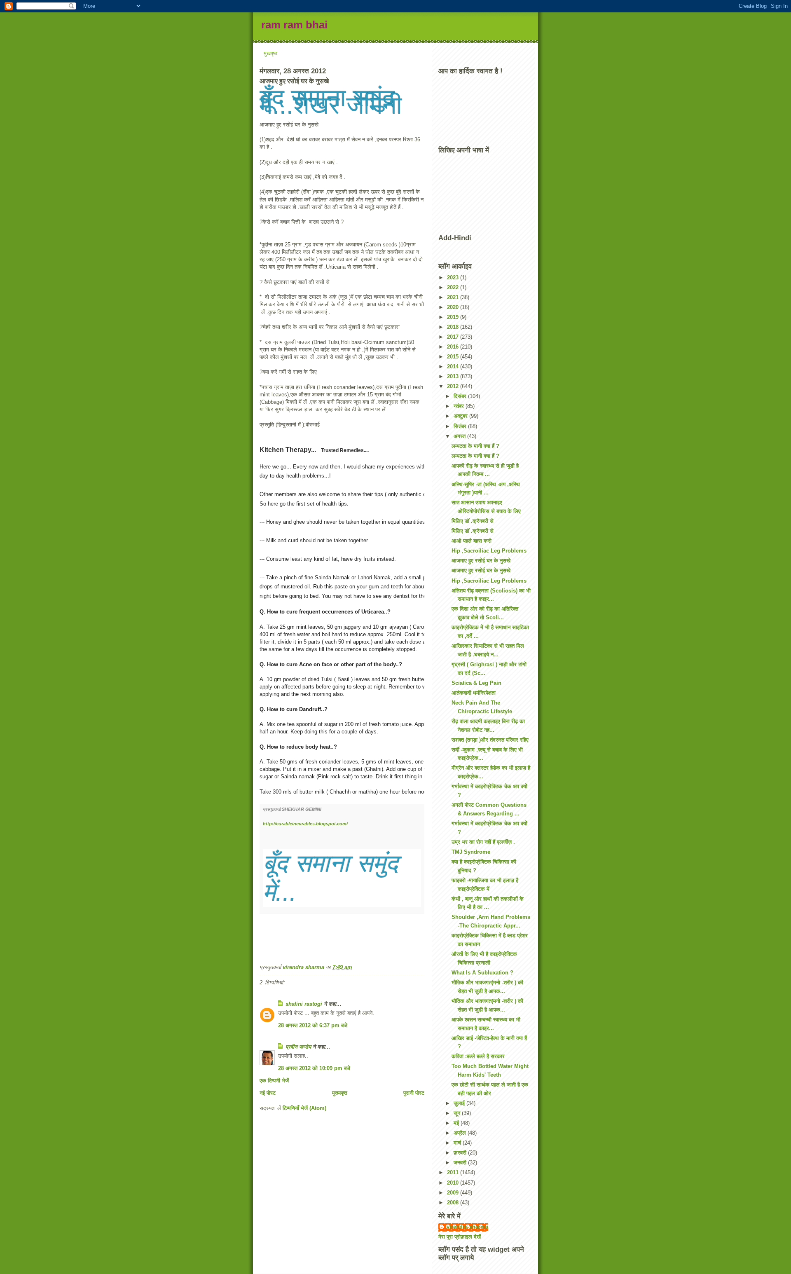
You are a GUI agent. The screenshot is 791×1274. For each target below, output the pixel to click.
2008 (453, 1202)
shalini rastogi (304, 1004)
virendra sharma (467, 1227)
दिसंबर (461, 396)
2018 (453, 327)
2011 (453, 1172)
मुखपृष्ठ (270, 53)
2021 (453, 297)
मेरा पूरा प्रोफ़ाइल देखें (459, 1237)
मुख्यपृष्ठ (339, 1093)
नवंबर (460, 406)
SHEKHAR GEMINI (302, 809)
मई (457, 1123)
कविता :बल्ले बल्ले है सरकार (478, 1056)
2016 (453, 347)
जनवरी (461, 1162)
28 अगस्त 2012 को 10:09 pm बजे (314, 1068)
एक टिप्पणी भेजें (274, 1080)
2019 (453, 317)
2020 (453, 307)
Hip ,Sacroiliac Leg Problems (489, 551)
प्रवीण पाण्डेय (298, 1047)
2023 (453, 277)
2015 (453, 357)
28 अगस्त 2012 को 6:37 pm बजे (312, 1025)
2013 (453, 376)
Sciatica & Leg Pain (476, 683)
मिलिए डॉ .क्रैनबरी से (473, 521)
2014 (453, 366)
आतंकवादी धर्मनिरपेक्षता (474, 693)
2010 (453, 1183)
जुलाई (460, 1103)
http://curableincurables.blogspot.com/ (305, 823)
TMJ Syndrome (471, 852)
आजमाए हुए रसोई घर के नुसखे (481, 560)
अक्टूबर (461, 416)
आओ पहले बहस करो (471, 541)
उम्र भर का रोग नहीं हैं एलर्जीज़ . (483, 842)
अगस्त (460, 436)
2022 (453, 287)
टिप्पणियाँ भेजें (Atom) (304, 1108)
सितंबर (461, 426)
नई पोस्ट (268, 1093)
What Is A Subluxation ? (482, 973)
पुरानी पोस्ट (413, 1093)
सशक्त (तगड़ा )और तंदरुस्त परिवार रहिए (490, 740)
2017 (453, 337)
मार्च (458, 1143)
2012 (453, 386)
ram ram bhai (294, 25)
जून (458, 1113)
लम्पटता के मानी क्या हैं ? (475, 446)
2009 (453, 1193)
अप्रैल (461, 1133)
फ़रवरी (461, 1153)
